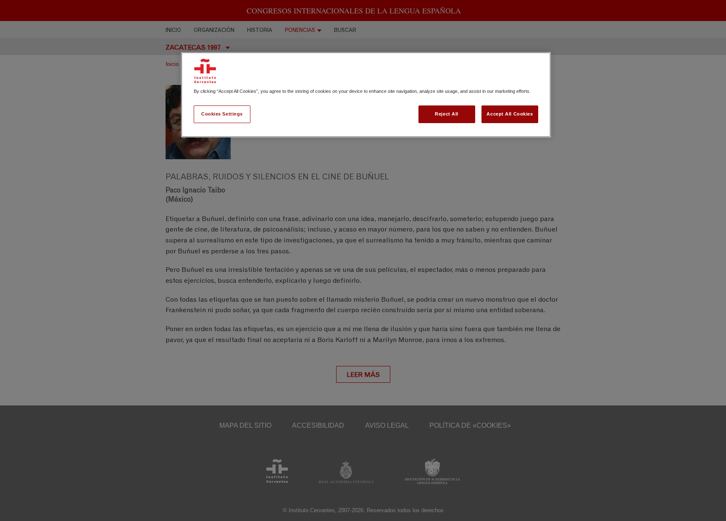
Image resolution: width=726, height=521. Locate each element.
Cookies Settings (222, 113)
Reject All (446, 113)
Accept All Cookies (510, 113)
